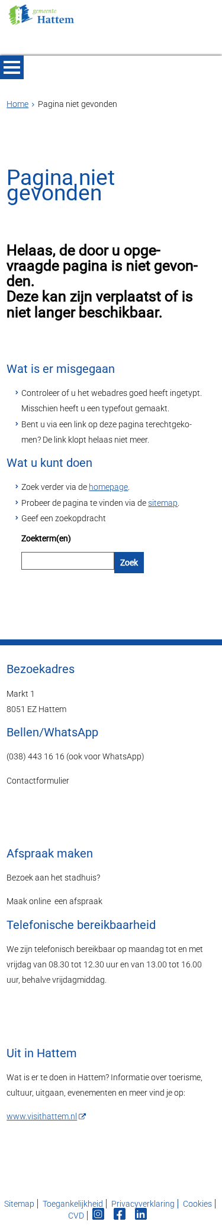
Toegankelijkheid (73, 1203)
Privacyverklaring (143, 1203)
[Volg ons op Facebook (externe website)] (120, 1215)
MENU (12, 67)
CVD (76, 1215)
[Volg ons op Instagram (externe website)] (99, 1215)
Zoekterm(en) (46, 538)
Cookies (197, 1203)
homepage (108, 487)
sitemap (163, 503)
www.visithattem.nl (42, 1116)
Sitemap (19, 1203)
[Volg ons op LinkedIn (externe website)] (142, 1215)
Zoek (129, 562)
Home (17, 104)
